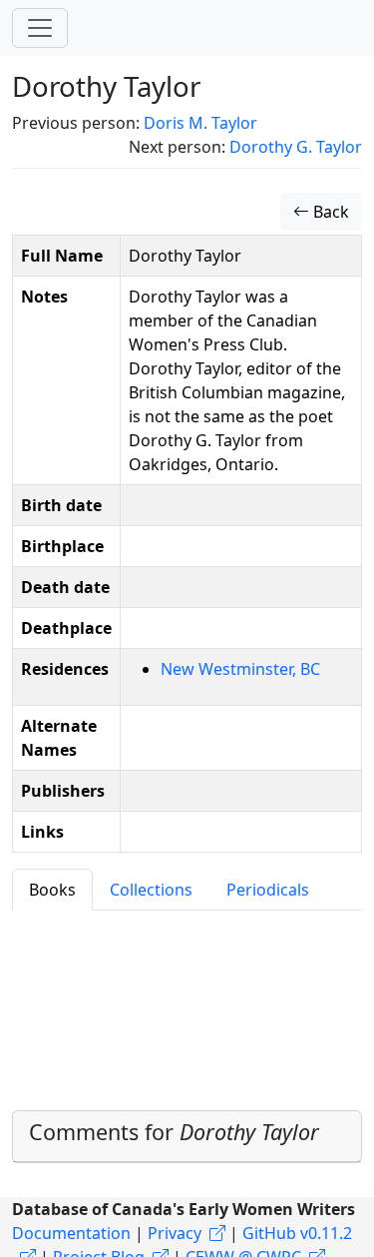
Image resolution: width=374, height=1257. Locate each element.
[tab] (187, 1136)
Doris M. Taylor (200, 123)
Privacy (174, 1233)
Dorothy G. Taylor (295, 147)
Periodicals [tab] (267, 890)
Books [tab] (52, 890)
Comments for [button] (174, 1131)
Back (329, 212)
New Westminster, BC (240, 669)
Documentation (71, 1233)
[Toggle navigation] (40, 28)
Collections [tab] (151, 890)
